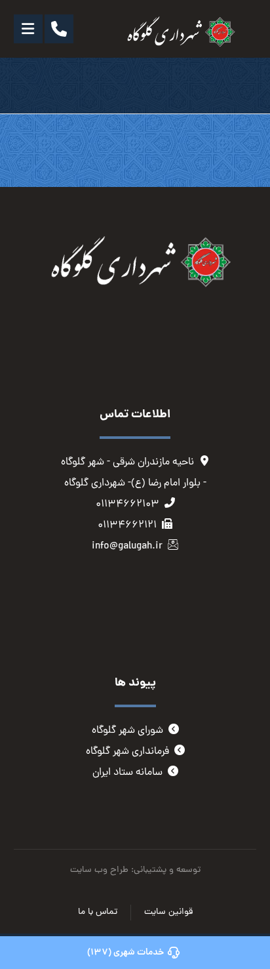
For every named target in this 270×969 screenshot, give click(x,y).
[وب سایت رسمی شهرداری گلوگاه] (178, 32)
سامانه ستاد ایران (127, 773)
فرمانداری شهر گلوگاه (127, 752)
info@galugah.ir (127, 546)
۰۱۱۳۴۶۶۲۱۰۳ (127, 504)
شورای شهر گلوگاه (127, 731)
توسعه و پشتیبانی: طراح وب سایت (135, 870)
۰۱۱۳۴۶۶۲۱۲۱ (127, 525)
